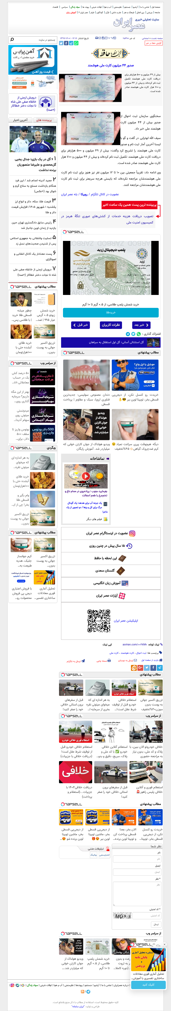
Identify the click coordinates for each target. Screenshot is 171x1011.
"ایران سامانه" (78, 1006)
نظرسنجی (118, 7)
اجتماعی (145, 38)
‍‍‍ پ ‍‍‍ (110, 37)
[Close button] (164, 944)
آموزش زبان (71, 12)
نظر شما (156, 846)
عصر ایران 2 (83, 12)
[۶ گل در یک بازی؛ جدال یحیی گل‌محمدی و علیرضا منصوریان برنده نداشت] (33, 139)
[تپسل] (65, 232)
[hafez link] (110, 53)
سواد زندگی (75, 7)
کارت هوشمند (127, 653)
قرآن (107, 12)
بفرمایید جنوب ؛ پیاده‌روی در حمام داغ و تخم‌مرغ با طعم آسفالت (86, 494)
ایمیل (157, 866)
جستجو (127, 7)
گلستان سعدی (105, 570)
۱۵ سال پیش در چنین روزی (107, 546)
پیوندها (79, 985)
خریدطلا (111, 312)
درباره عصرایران (121, 985)
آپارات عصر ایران (107, 595)
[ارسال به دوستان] (99, 38)
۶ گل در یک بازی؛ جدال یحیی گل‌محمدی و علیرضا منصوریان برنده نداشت (35, 164)
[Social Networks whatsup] (139, 334)
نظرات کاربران (111, 325)
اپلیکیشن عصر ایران (126, 620)
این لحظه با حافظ (105, 558)
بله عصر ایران (69, 194)
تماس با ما (144, 7)
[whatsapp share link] (76, 43)
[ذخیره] (103, 38)
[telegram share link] (71, 43)
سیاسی (65, 7)
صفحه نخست (157, 38)
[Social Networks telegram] (128, 334)
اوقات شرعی (97, 7)
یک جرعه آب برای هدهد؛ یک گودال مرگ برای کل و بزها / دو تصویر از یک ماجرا (87, 507)
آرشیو (135, 7)
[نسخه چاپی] (96, 38)
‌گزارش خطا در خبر (153, 43)
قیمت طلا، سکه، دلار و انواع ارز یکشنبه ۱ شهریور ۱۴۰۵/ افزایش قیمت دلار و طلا (33, 207)
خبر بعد (139, 325)
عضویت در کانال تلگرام (105, 194)
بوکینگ (93, 855)
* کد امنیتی (155, 909)
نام (159, 853)
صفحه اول (156, 7)
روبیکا (84, 194)
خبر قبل (83, 325)
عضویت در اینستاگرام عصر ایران (107, 533)
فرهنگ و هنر (129, 12)
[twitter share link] (61, 43)
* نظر (157, 879)
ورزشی (149, 12)
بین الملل (140, 12)
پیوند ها (85, 7)
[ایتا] (134, 668)
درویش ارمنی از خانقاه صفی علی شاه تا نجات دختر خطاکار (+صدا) (33, 104)
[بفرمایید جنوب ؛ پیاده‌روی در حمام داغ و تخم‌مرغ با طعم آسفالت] (86, 476)
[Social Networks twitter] (133, 334)
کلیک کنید (148, 985)
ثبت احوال (141, 653)
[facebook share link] (66, 43)
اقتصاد (55, 7)
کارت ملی (114, 653)
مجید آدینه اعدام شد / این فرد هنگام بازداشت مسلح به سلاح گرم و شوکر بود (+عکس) (34, 186)
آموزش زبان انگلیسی (107, 583)
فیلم (92, 12)
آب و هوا (107, 7)
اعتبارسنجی (104, 855)
